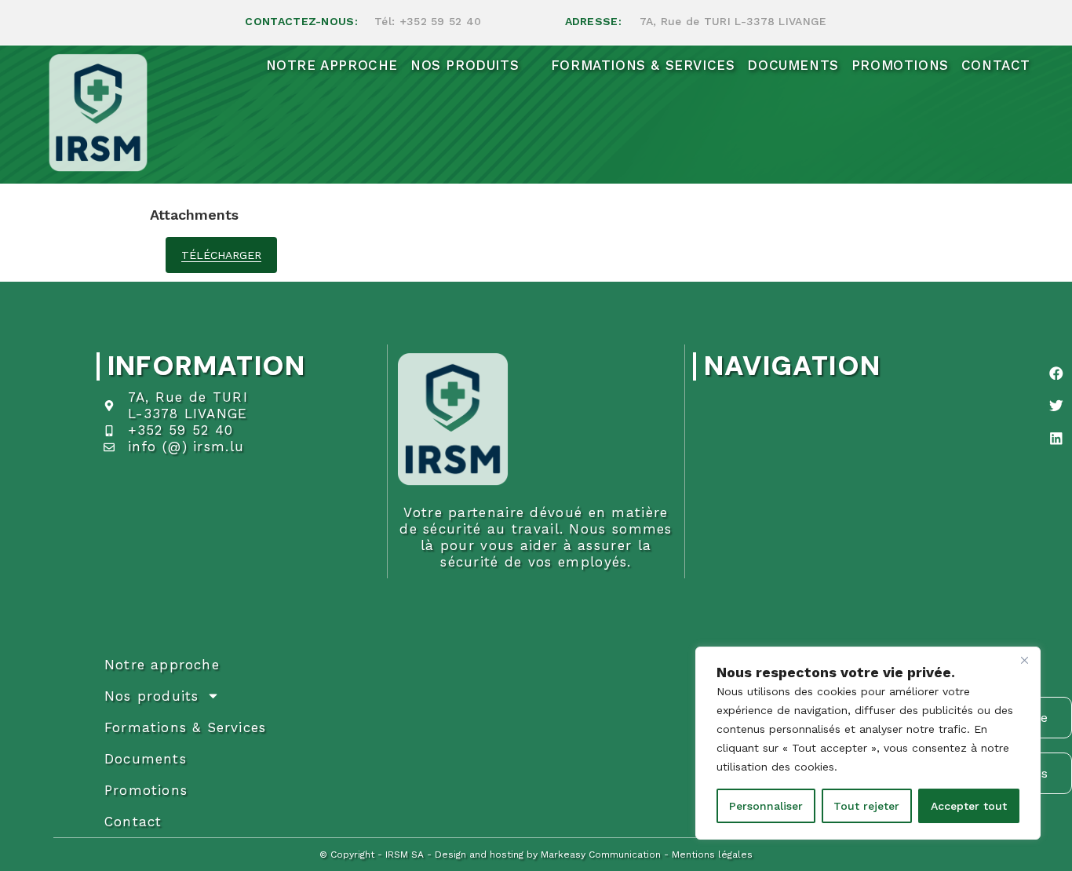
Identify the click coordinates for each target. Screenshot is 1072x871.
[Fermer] (1024, 660)
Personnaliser (766, 806)
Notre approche (162, 664)
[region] (868, 743)
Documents (145, 759)
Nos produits (151, 696)
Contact (133, 821)
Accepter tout (969, 806)
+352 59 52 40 (440, 21)
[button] (1056, 373)
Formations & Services (185, 727)
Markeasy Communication (601, 854)
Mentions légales (712, 854)
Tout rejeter (866, 806)
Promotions (146, 790)
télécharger (221, 255)
